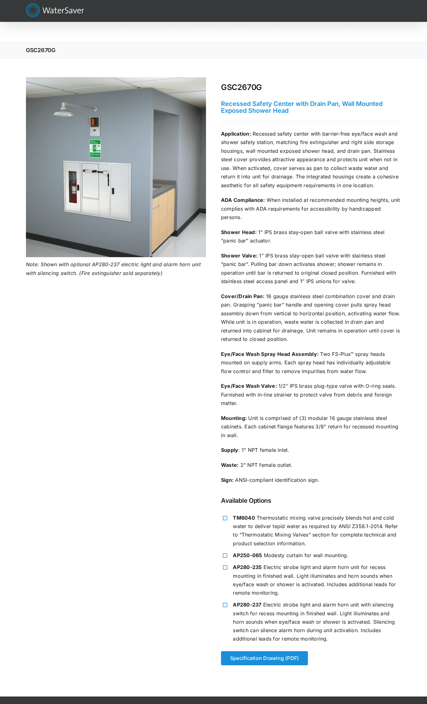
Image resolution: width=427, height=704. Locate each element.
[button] (391, 31)
